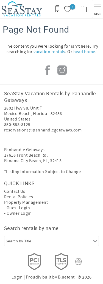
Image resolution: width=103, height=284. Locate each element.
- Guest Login (17, 208)
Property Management (26, 202)
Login (17, 277)
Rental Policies (18, 197)
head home (84, 51)
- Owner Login (18, 213)
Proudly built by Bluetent (50, 277)
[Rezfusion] (78, 261)
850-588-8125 (17, 124)
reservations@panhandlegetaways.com (43, 130)
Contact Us (14, 191)
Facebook (47, 70)
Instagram (62, 70)
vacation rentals (49, 51)
